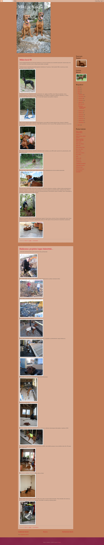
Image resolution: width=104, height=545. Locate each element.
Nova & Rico (78, 151)
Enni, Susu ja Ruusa (80, 152)
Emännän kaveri (79, 167)
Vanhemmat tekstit (67, 532)
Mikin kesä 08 (26, 59)
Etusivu (45, 532)
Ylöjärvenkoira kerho (80, 165)
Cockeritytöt (78, 161)
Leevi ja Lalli (78, 158)
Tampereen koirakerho (81, 163)
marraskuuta (81, 96)
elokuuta (80, 102)
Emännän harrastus (80, 169)
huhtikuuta (81, 116)
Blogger (59, 542)
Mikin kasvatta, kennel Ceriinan (80, 136)
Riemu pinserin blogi (80, 147)
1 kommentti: (35, 240)
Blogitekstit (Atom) (25, 534)
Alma (77, 156)
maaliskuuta (81, 118)
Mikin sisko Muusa (80, 143)
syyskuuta (81, 100)
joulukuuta (81, 94)
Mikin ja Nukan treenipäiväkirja (79, 132)
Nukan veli (78, 145)
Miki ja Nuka (29, 6)
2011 (79, 87)
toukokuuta (81, 114)
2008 (79, 93)
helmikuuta (81, 120)
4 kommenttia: (35, 527)
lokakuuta (81, 98)
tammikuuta (81, 122)
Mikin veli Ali (78, 142)
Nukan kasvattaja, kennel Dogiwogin (80, 139)
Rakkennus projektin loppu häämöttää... (36, 248)
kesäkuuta (81, 112)
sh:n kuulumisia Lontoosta (79, 171)
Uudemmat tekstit (23, 532)
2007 (79, 125)
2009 (79, 91)
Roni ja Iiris (78, 160)
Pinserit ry (78, 134)
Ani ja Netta (78, 154)
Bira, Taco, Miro (79, 149)
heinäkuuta (81, 110)
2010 (79, 89)
